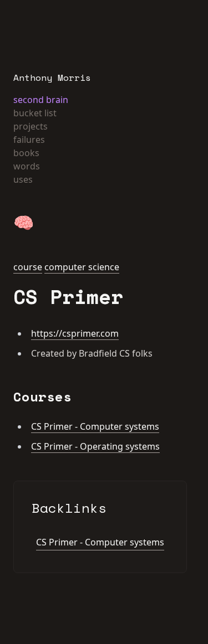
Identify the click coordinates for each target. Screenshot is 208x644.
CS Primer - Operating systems (95, 446)
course (27, 267)
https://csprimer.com (75, 333)
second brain (40, 100)
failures (29, 139)
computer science (81, 267)
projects (30, 126)
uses (23, 179)
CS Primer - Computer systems (95, 426)
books (26, 153)
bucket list (35, 113)
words (26, 166)
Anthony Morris (52, 77)
